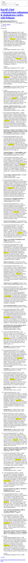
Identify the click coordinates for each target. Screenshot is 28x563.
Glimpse (4, 24)
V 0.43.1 (3, 557)
